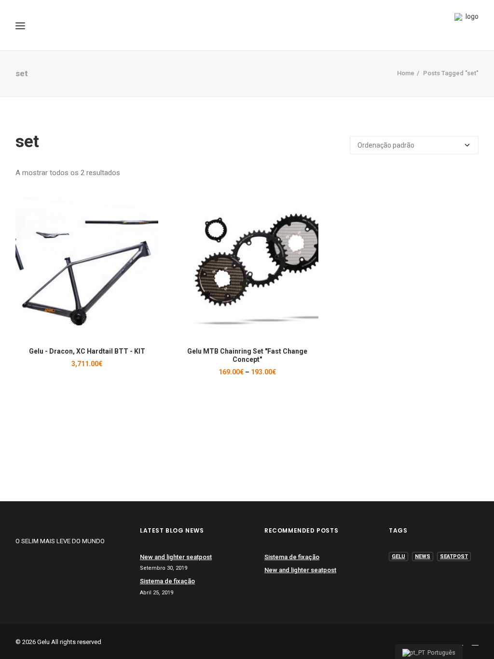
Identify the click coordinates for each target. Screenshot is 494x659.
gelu (398, 556)
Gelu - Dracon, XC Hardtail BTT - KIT (87, 351)
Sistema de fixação (167, 581)
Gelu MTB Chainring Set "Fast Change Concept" (247, 355)
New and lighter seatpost (176, 557)
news (422, 556)
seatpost (454, 556)
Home (405, 73)
